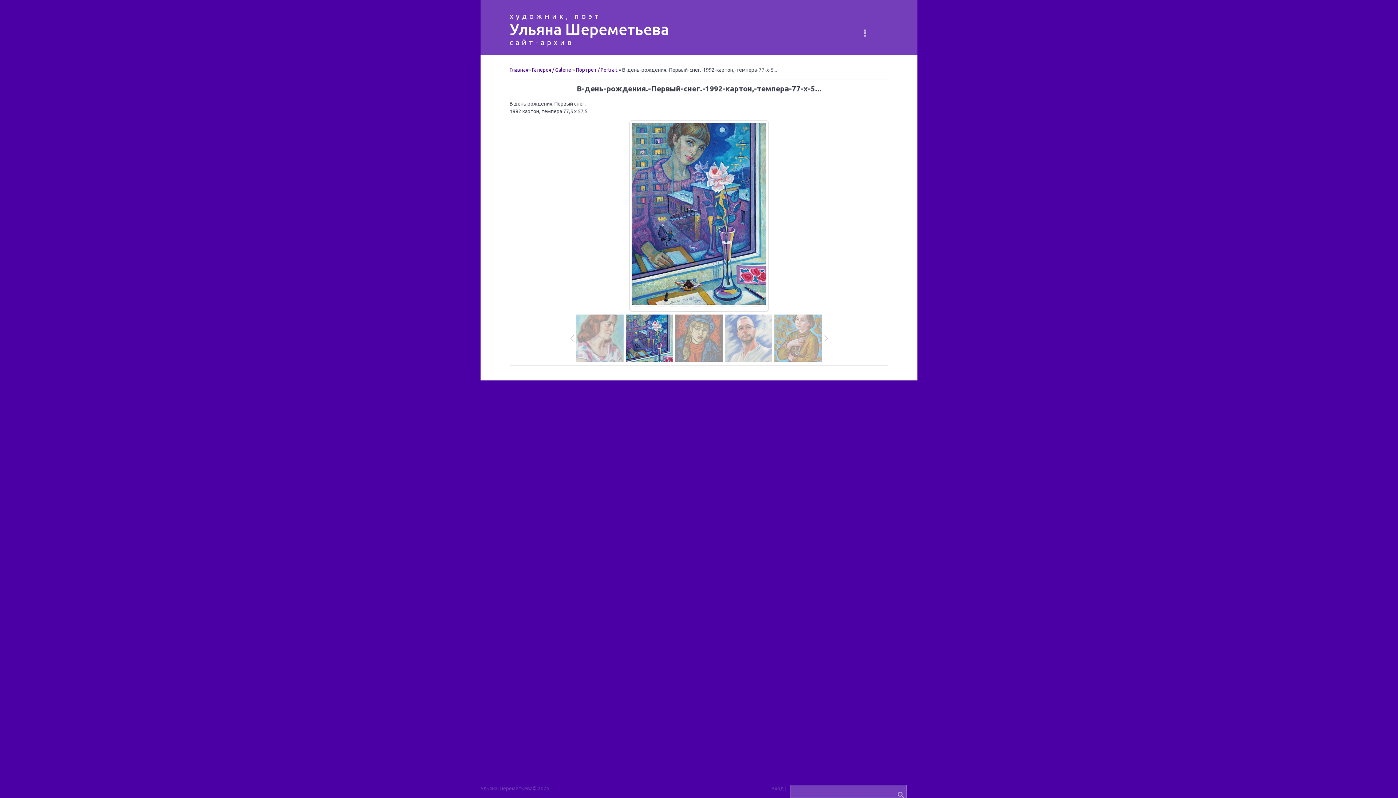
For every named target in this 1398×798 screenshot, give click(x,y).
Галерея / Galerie (551, 70)
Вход (777, 788)
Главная (519, 70)
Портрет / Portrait (596, 70)
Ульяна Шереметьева (589, 29)
